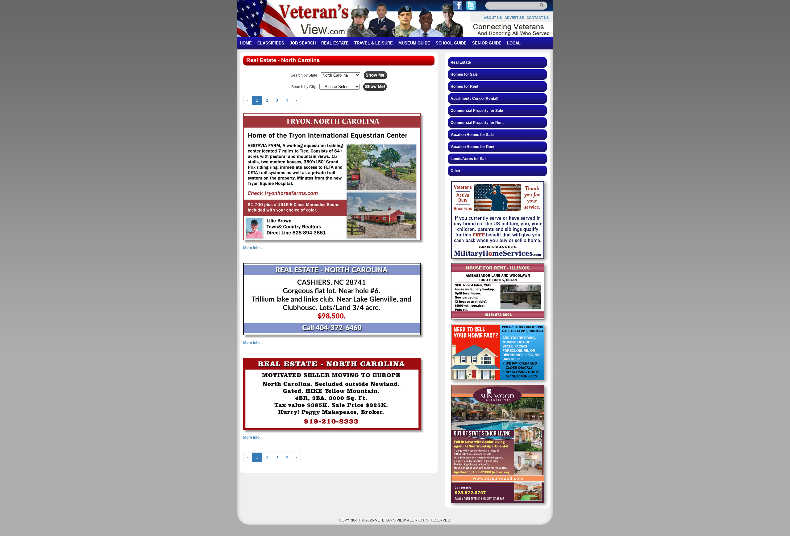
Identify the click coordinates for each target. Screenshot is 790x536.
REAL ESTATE (335, 43)
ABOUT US (493, 17)
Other (455, 171)
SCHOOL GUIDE (451, 43)
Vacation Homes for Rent (472, 147)
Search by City (303, 87)
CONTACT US (537, 17)
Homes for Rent (464, 86)
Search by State (304, 75)
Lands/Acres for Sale (469, 159)
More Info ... (253, 248)
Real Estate (461, 62)
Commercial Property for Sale (477, 110)
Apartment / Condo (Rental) (474, 98)
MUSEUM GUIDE (414, 43)
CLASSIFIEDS (270, 43)
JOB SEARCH (303, 43)
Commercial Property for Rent (477, 122)
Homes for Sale (464, 74)
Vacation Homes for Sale (472, 135)
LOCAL (514, 43)
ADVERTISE (514, 17)
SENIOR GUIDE (486, 43)
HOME (246, 43)
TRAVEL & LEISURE (373, 43)
